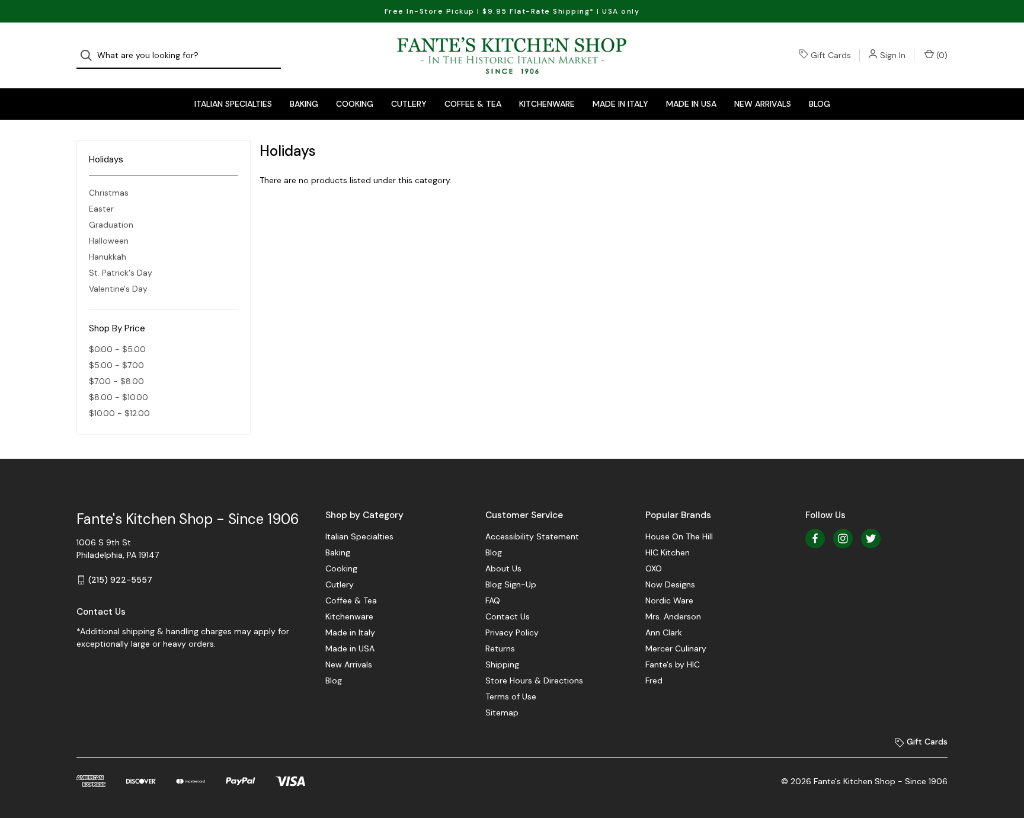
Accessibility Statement (532, 536)
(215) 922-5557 (120, 579)
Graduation (111, 224)
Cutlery (409, 103)
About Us (503, 568)
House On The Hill (679, 536)
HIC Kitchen (667, 552)
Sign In (892, 55)
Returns (500, 648)
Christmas (109, 192)
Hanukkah (107, 256)
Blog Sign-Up (510, 584)
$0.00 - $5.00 (117, 349)
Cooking (354, 103)
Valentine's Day (118, 288)
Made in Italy (620, 103)
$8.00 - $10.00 (118, 397)
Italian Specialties (233, 103)
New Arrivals (762, 103)
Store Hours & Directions (534, 680)
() (941, 55)
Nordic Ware (669, 600)
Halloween (109, 240)
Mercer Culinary (675, 648)
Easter (101, 208)
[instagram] (843, 538)
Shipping (502, 664)
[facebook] (815, 538)
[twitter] (871, 538)
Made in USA (691, 103)
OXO (653, 568)
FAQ (492, 600)
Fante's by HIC (672, 664)
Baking (304, 103)
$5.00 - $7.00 (116, 365)
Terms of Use (510, 696)
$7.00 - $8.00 (116, 381)
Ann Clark (663, 632)
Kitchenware (547, 103)
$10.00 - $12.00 (119, 413)
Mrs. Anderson (673, 616)
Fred (654, 680)
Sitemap (502, 712)
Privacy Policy (512, 632)
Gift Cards (831, 55)
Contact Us (507, 616)
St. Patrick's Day (120, 272)
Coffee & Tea (472, 103)
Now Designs (670, 584)
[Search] (89, 55)
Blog (819, 103)
